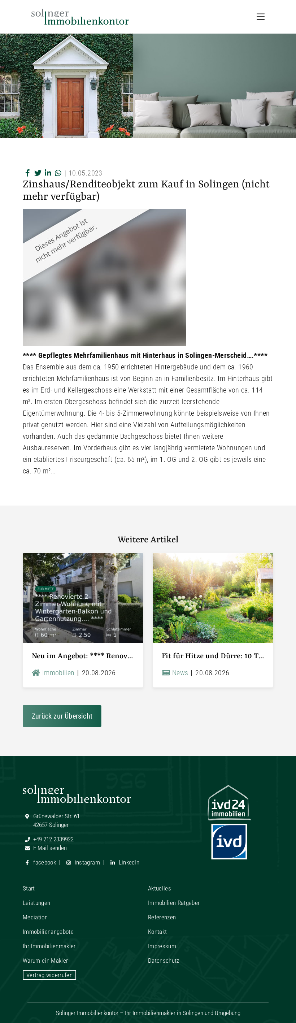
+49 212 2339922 (53, 839)
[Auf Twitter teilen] (38, 173)
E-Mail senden (49, 847)
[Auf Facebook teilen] (28, 173)
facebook (44, 862)
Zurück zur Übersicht (62, 716)
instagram (86, 862)
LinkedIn (128, 862)
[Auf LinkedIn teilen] (48, 173)
